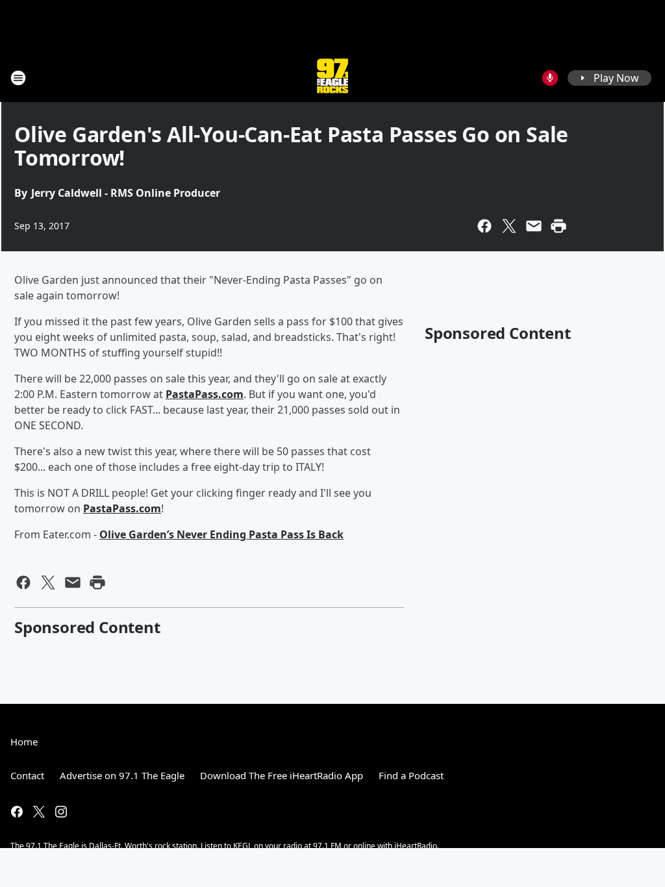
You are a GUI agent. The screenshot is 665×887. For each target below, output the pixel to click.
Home (24, 741)
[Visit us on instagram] (61, 811)
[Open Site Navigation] (18, 78)
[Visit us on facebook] (17, 811)
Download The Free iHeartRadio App (281, 775)
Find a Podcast (411, 775)
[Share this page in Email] (534, 226)
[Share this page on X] (509, 226)
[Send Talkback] (550, 78)
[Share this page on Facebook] (484, 226)
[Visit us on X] (39, 811)
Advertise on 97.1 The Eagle (122, 775)
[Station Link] (332, 77)
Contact (27, 775)
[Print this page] (558, 226)
